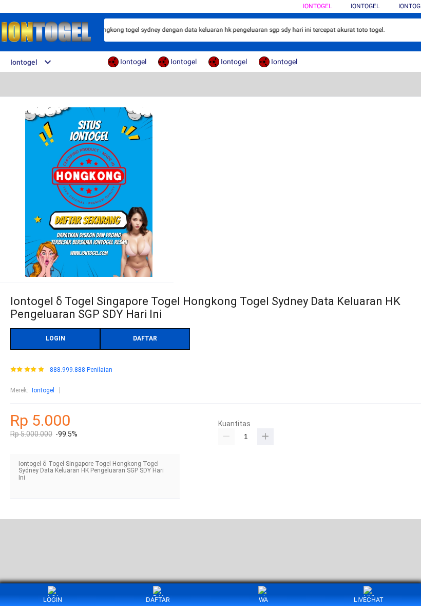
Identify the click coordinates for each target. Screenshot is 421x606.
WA (263, 599)
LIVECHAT (369, 599)
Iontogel (317, 6)
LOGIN (55, 338)
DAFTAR (145, 338)
